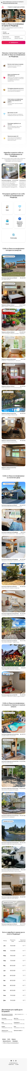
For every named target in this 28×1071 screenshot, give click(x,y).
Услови (16, 1064)
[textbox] (7, 38)
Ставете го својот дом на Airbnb (16, 7)
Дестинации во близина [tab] (7, 1014)
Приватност (11, 1064)
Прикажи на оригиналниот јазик (10, 3)
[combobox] (13, 33)
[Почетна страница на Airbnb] (3, 7)
